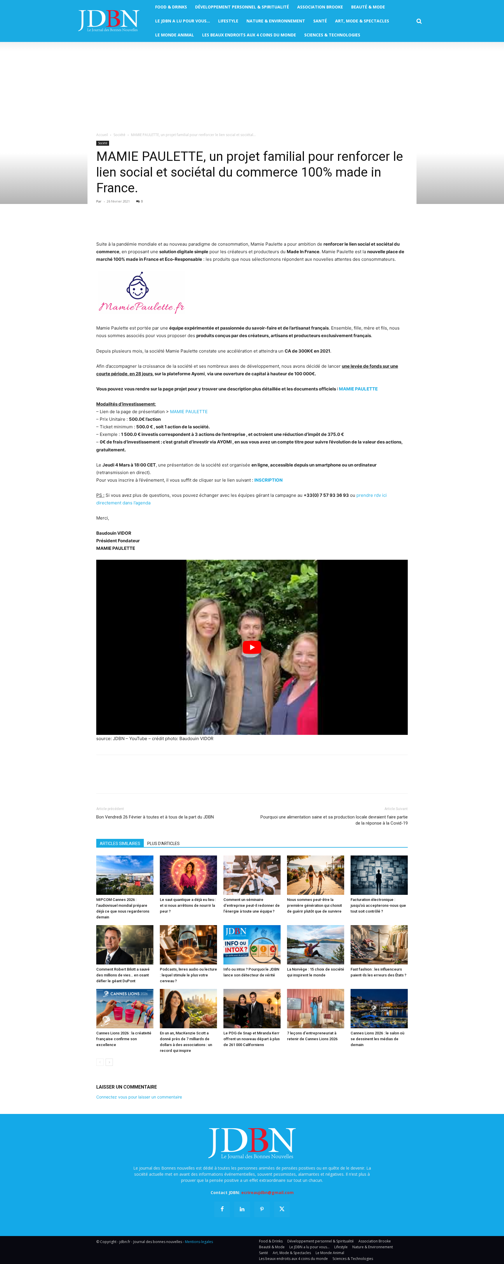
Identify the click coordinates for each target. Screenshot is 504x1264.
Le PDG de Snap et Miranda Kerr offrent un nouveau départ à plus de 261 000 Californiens (251, 1039)
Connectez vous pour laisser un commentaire (139, 1096)
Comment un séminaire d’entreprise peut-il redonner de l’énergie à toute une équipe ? (251, 905)
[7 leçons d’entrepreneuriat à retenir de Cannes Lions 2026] (315, 1008)
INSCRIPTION (268, 480)
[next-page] (109, 1062)
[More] (169, 224)
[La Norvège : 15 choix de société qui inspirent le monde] (315, 944)
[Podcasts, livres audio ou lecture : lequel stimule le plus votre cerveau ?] (188, 944)
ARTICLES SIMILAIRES (120, 843)
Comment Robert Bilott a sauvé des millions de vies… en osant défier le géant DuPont (123, 975)
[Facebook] (102, 224)
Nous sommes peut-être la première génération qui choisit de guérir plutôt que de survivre (314, 905)
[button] (419, 21)
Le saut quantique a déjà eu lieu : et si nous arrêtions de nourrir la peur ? (188, 905)
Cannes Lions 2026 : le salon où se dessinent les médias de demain (377, 1039)
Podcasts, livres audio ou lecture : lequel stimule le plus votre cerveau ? (188, 975)
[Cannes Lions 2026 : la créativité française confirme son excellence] (124, 1008)
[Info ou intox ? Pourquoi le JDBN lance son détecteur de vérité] (252, 944)
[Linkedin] (156, 224)
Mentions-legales (199, 1241)
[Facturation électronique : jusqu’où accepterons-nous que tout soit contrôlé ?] (379, 875)
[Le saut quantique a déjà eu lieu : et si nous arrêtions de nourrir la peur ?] (188, 875)
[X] (115, 224)
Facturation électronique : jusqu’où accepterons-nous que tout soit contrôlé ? (378, 905)
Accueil (102, 134)
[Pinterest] (129, 224)
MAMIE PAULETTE (358, 389)
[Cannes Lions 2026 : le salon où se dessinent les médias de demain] (379, 1008)
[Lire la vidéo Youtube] (252, 647)
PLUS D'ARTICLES (163, 843)
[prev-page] (100, 1062)
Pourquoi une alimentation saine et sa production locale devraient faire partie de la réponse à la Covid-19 (334, 820)
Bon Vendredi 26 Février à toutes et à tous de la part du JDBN (155, 817)
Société (119, 134)
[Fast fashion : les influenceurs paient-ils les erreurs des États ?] (379, 944)
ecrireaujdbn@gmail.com (267, 1192)
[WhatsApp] (142, 224)
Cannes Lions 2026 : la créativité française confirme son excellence (123, 1039)
